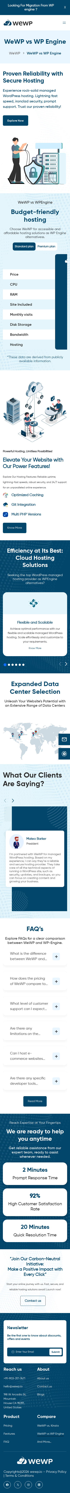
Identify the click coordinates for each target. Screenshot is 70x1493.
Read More (35, 1101)
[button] (66, 664)
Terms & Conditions (19, 1475)
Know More (14, 527)
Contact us (33, 1300)
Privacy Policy (56, 1471)
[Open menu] (64, 23)
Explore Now (15, 120)
